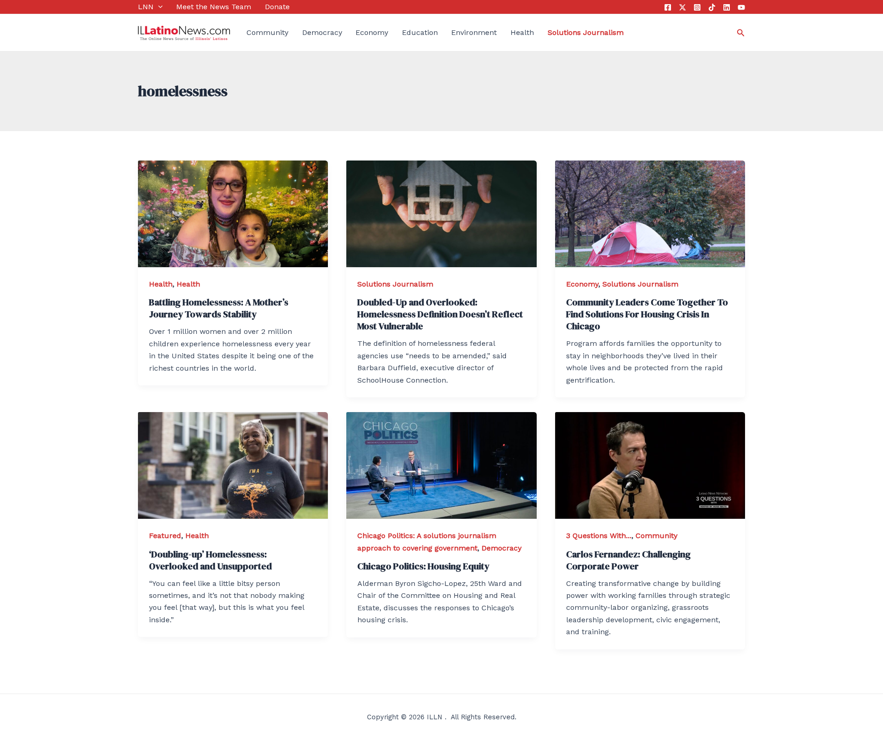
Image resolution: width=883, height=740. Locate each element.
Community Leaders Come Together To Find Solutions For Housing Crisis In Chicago (647, 314)
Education (420, 32)
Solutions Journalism (395, 284)
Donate (277, 6)
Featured (165, 535)
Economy (371, 32)
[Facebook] (667, 7)
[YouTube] (741, 7)
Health (522, 32)
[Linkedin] (726, 7)
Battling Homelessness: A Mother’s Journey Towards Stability (218, 308)
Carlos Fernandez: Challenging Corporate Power (628, 560)
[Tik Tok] (712, 7)
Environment (474, 32)
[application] (158, 7)
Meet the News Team (213, 6)
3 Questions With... (598, 535)
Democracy (322, 32)
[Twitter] (682, 7)
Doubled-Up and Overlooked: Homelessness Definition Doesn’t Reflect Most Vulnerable (440, 314)
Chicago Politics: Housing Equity (423, 566)
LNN (146, 6)
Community (267, 32)
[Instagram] (697, 7)
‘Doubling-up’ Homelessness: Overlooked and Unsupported (210, 560)
